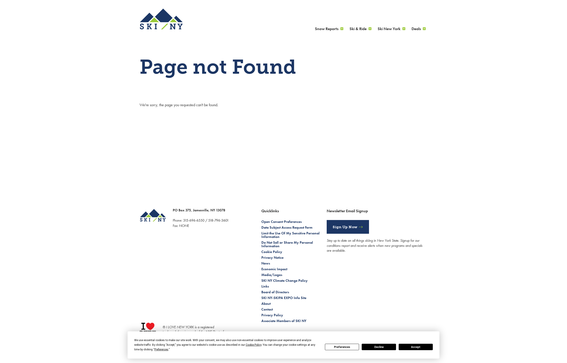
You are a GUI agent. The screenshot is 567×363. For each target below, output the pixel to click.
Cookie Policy (271, 251)
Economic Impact (274, 269)
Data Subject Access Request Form (287, 227)
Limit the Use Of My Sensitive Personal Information (290, 235)
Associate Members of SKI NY (283, 321)
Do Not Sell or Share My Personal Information (287, 244)
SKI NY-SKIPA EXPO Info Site (283, 297)
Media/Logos (271, 274)
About (266, 303)
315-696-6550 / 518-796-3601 (206, 220)
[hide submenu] (341, 28)
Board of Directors (275, 292)
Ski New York (389, 28)
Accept (415, 347)
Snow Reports (326, 28)
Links (265, 286)
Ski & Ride (358, 28)
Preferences (342, 347)
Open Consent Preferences (281, 221)
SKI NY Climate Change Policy (284, 280)
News (265, 263)
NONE (184, 225)
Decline (379, 347)
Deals (416, 28)
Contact (267, 309)
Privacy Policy (272, 315)
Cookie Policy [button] (253, 344)
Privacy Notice (272, 257)
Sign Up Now (345, 227)
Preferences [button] (161, 349)
